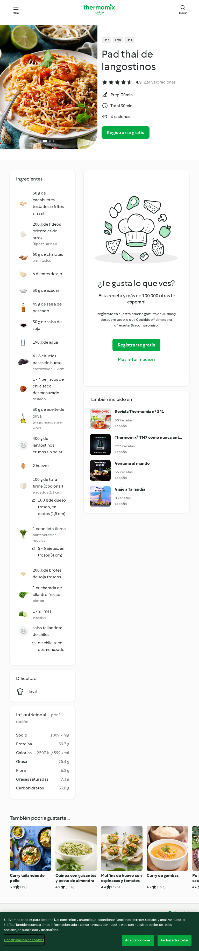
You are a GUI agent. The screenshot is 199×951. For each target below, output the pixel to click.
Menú (16, 13)
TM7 (106, 39)
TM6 (118, 39)
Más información (136, 359)
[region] (99, 931)
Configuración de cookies (24, 940)
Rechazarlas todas (174, 940)
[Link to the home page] (99, 9)
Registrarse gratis (125, 132)
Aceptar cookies (138, 940)
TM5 (129, 39)
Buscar (183, 13)
